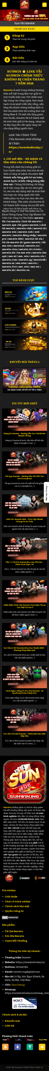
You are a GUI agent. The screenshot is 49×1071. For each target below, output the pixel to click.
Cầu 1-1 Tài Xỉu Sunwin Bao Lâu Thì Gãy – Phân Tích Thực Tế (24, 563)
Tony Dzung (18, 985)
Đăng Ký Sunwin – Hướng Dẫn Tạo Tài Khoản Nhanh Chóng (24, 434)
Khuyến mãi (12, 1021)
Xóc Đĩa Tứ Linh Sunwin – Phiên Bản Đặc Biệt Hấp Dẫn (24, 735)
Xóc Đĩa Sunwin (14, 936)
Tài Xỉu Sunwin (14, 931)
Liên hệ (9, 1025)
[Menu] (4, 5)
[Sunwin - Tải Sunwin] (24, 5)
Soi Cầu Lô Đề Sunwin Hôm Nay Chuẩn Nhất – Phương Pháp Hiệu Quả (24, 649)
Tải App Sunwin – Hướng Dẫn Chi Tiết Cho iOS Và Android (24, 477)
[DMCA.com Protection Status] (10, 917)
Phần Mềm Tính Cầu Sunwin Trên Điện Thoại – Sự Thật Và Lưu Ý (24, 606)
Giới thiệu (11, 896)
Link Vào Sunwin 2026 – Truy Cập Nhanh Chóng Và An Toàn (24, 520)
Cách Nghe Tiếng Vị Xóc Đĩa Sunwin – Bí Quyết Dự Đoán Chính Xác (24, 692)
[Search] (44, 5)
